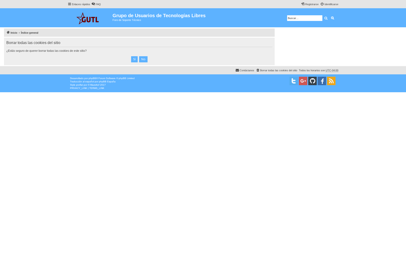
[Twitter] (293, 81)
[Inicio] (90, 17)
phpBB (92, 78)
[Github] (312, 81)
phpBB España (107, 81)
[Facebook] (322, 81)
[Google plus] (303, 81)
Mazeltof (94, 85)
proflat (79, 85)
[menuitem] (96, 4)
